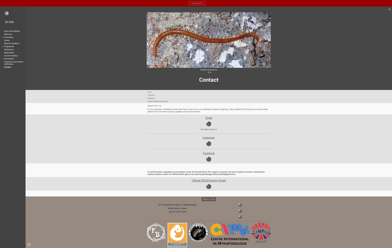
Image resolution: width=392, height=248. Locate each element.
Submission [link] (9, 49)
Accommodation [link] (11, 56)
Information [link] (9, 59)
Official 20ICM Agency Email (158, 101)
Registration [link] (9, 53)
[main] (209, 80)
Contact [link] (7, 67)
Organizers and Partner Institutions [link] (13, 63)
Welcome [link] (8, 34)
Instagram (151, 95)
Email (149, 92)
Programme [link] (9, 46)
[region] (196, 3)
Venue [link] (6, 40)
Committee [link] (8, 37)
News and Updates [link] (12, 31)
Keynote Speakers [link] (11, 43)
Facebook (151, 98)
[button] (389, 9)
